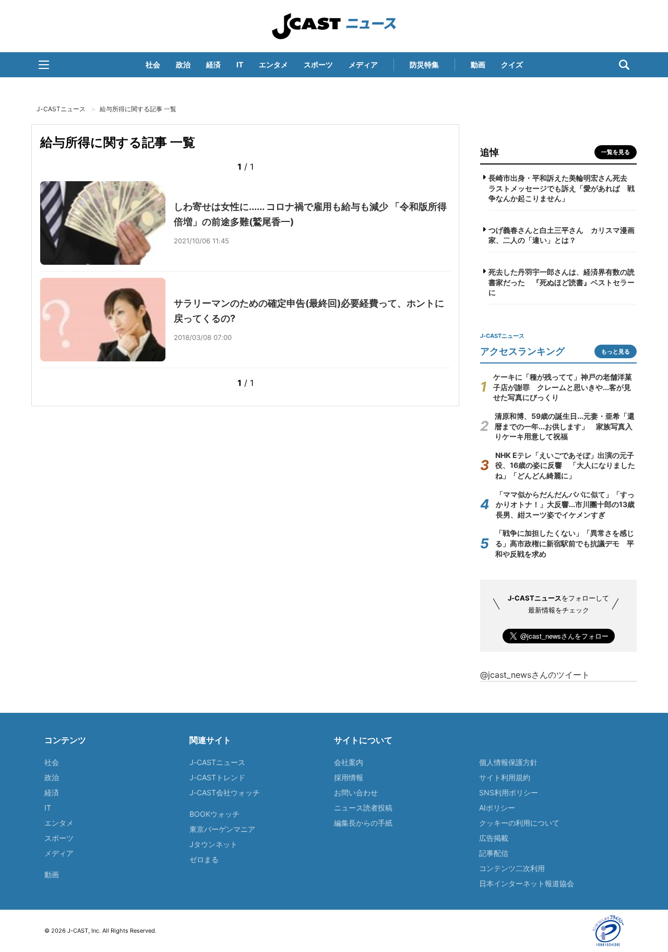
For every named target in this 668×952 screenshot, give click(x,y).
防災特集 (424, 64)
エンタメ (273, 64)
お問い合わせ (356, 792)
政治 (183, 64)
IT (239, 64)
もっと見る (615, 351)
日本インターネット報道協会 (526, 883)
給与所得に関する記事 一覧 (138, 109)
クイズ (512, 64)
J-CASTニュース (334, 26)
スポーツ (318, 64)
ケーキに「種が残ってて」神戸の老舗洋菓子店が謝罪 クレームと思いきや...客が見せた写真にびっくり (562, 387)
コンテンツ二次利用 (512, 868)
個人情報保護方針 (508, 762)
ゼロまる (204, 859)
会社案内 (348, 762)
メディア (363, 64)
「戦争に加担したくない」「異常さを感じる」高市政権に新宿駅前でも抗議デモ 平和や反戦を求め (564, 543)
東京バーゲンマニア (222, 829)
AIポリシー (497, 807)
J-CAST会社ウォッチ (224, 792)
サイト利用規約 (504, 777)
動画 (478, 64)
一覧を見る (615, 152)
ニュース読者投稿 (363, 807)
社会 (153, 64)
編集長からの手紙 (363, 822)
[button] (43, 64)
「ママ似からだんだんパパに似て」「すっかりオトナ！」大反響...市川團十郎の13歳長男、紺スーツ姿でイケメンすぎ (565, 504)
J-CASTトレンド (217, 777)
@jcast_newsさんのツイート (535, 674)
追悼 (489, 152)
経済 (213, 64)
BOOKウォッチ (214, 813)
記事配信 (493, 853)
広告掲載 (493, 837)
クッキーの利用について (519, 822)
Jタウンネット (213, 844)
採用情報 (348, 777)
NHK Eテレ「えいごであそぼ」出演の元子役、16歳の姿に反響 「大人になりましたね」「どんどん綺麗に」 (565, 465)
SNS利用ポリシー (508, 792)
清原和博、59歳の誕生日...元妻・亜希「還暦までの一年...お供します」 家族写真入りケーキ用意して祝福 (565, 426)
